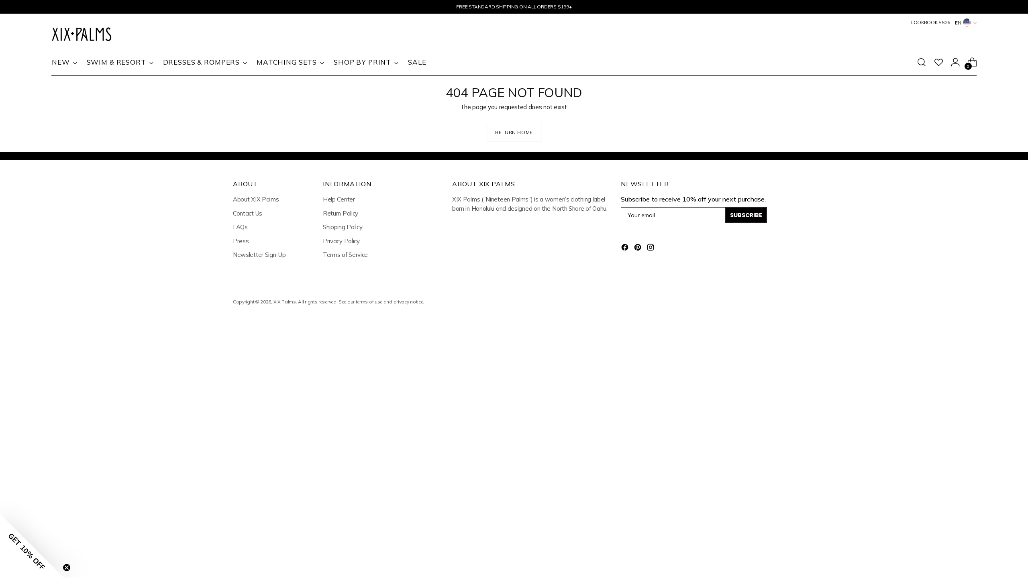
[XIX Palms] (81, 35)
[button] (32, 546)
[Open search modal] (922, 62)
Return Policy (340, 213)
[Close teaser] (67, 568)
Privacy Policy (341, 241)
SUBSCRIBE (746, 215)
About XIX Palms (256, 199)
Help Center (339, 199)
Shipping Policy (343, 227)
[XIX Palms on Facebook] (625, 248)
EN (958, 23)
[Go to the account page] (955, 62)
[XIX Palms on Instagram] (651, 248)
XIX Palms (284, 302)
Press (241, 241)
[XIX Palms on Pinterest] (638, 248)
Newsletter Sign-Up (259, 254)
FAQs (240, 227)
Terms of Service (345, 254)
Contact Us (247, 213)
